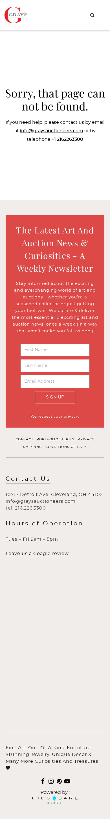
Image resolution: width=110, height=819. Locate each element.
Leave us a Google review (37, 553)
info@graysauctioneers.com (51, 131)
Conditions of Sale (66, 446)
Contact (25, 439)
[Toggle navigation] (103, 15)
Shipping (32, 446)
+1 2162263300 (67, 139)
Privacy (86, 439)
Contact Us (28, 479)
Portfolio (48, 439)
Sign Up (55, 397)
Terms (67, 439)
